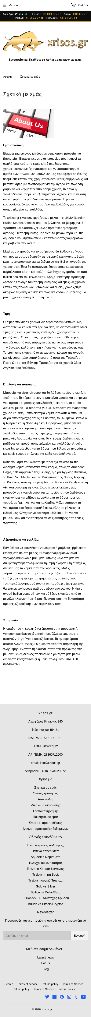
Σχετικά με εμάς (45, 787)
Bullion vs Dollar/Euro (45, 892)
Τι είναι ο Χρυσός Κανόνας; (46, 869)
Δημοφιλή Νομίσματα (46, 857)
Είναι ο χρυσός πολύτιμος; (45, 845)
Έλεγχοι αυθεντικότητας (45, 863)
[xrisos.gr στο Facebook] (54, 997)
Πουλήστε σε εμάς (45, 817)
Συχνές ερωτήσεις (45, 793)
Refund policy (50, 984)
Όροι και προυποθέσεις (45, 822)
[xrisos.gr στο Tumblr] (76, 997)
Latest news (45, 957)
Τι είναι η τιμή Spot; (45, 874)
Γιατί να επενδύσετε (45, 851)
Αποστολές (45, 799)
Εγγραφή (79, 935)
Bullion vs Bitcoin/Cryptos (45, 904)
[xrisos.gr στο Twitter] (47, 997)
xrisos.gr (46, 1009)
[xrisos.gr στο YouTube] (83, 997)
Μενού (13, 5)
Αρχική (7, 76)
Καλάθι (82, 5)
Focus (45, 963)
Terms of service (27, 984)
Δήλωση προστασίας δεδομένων (46, 828)
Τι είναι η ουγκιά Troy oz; (45, 880)
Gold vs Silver (45, 886)
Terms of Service (72, 984)
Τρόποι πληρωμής (45, 811)
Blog (46, 969)
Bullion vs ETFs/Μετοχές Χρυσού (45, 898)
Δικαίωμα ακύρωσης (45, 805)
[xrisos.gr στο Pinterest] (62, 997)
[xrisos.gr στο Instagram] (69, 997)
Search (8, 984)
